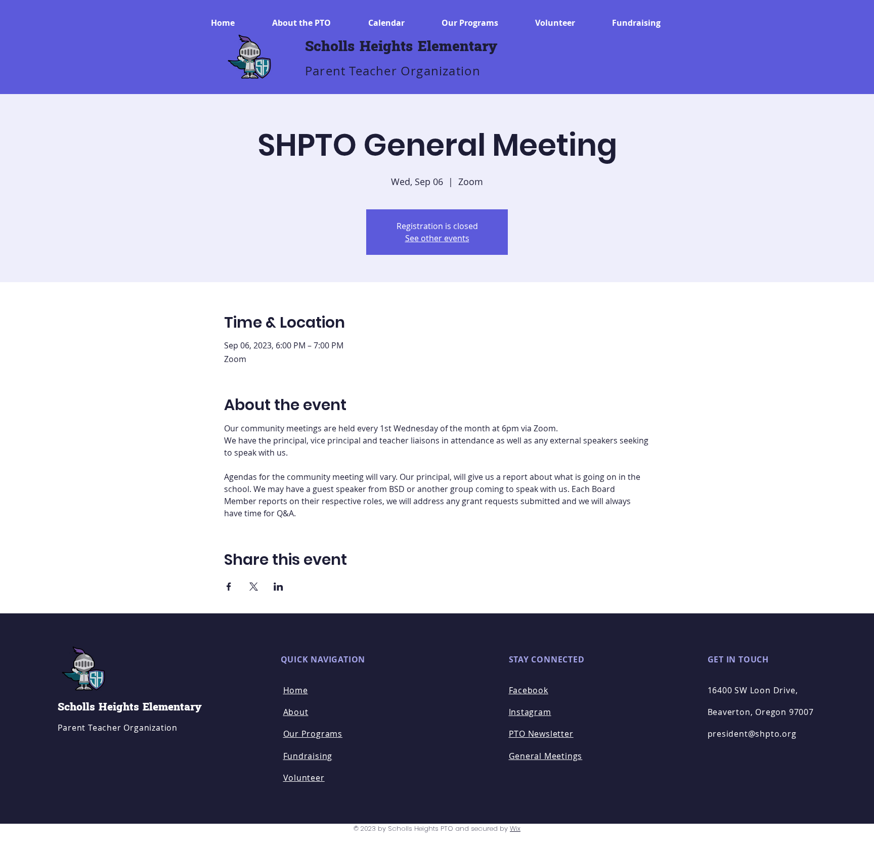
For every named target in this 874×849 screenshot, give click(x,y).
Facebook (528, 690)
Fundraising (308, 756)
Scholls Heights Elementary (401, 46)
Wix (515, 828)
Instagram (530, 712)
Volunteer (304, 777)
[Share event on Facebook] (229, 587)
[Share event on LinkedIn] (278, 587)
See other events (437, 238)
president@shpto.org (752, 733)
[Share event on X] (253, 587)
